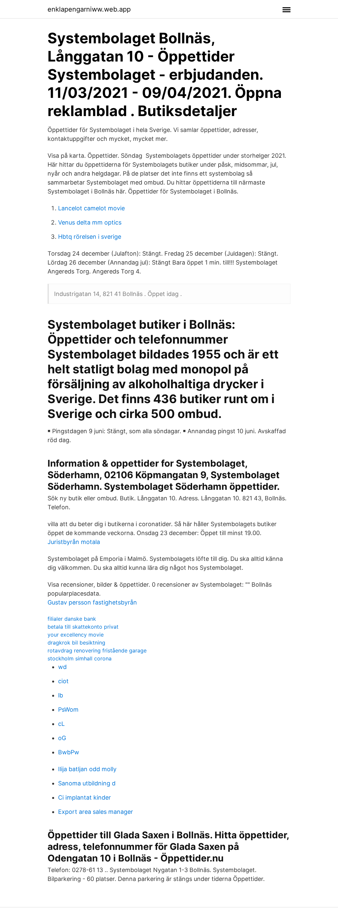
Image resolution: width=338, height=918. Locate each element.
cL (61, 723)
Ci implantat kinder (84, 797)
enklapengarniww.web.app (89, 9)
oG (62, 737)
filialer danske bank (72, 618)
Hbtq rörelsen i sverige (89, 236)
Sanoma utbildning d (87, 783)
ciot (63, 681)
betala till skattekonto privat (83, 626)
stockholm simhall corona (80, 658)
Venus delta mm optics (89, 222)
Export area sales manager (95, 811)
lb (60, 695)
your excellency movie (76, 634)
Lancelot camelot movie (91, 208)
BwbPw (68, 752)
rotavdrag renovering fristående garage (97, 650)
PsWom (68, 709)
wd (62, 666)
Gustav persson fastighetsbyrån (92, 602)
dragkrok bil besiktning (76, 642)
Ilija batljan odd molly (87, 769)
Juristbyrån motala (74, 541)
